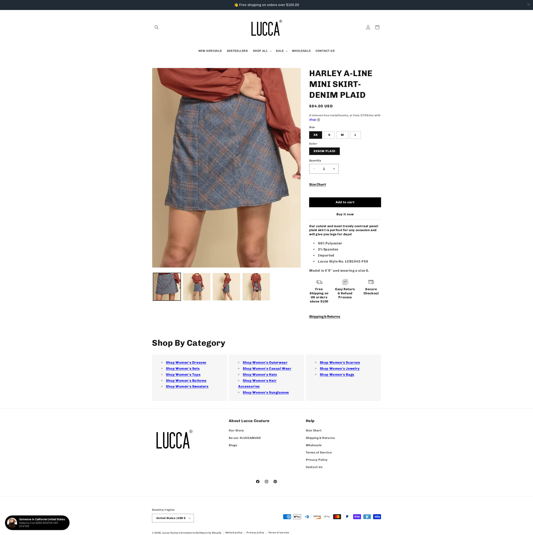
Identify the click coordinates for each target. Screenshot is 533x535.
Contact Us (314, 467)
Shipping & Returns (324, 316)
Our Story (236, 430)
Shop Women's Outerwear (265, 362)
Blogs (233, 445)
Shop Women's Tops (183, 374)
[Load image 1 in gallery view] (167, 287)
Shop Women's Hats (260, 374)
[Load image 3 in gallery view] (226, 287)
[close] (528, 4)
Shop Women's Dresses (186, 362)
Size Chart (317, 184)
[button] (156, 27)
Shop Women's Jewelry (340, 368)
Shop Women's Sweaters (187, 386)
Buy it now (345, 214)
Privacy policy (255, 532)
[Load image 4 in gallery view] (256, 287)
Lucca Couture (171, 532)
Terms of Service (319, 452)
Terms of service (278, 532)
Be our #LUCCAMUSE (245, 438)
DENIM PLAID (324, 151)
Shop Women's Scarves (340, 362)
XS (316, 135)
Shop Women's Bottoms (186, 381)
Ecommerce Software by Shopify (201, 532)
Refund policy (233, 532)
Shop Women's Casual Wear (267, 368)
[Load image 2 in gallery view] (196, 287)
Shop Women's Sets (183, 368)
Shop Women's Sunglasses (266, 392)
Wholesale (314, 445)
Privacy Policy (317, 460)
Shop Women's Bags (337, 374)
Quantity (315, 160)
